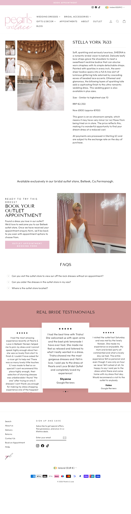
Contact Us (10, 438)
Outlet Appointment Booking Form (27, 244)
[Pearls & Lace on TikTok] (47, 445)
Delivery (9, 430)
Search (8, 421)
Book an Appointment (15, 442)
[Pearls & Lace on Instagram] (37, 445)
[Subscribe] (64, 437)
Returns (8, 434)
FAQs (7, 447)
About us (9, 425)
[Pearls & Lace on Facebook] (42, 445)
